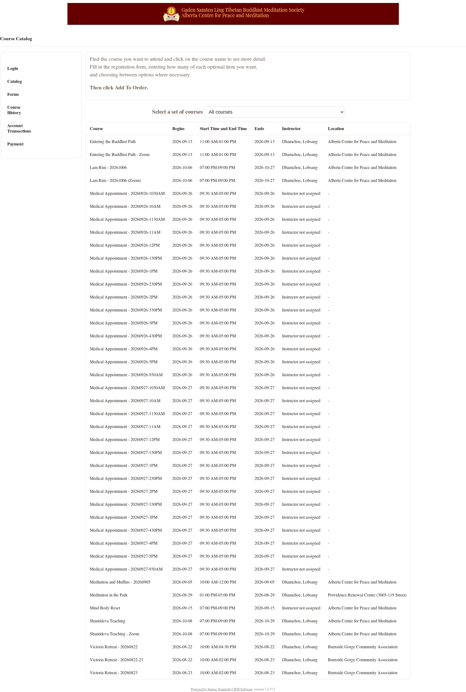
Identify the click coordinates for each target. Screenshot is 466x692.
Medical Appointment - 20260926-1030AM (127, 193)
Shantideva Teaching (107, 620)
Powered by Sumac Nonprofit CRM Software (222, 689)
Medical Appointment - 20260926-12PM (125, 245)
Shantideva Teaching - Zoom (114, 633)
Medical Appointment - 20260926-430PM (126, 335)
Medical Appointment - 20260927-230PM (126, 478)
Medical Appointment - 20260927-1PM (123, 465)
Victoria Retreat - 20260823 (114, 672)
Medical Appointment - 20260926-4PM (123, 348)
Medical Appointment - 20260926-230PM (126, 284)
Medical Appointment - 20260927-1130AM (127, 413)
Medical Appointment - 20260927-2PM (123, 491)
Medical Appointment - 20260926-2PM (123, 297)
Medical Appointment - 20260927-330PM (126, 504)
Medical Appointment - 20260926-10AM (125, 206)
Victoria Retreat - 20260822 (114, 646)
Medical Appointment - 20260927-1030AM (127, 387)
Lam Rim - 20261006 (108, 167)
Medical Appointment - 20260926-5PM (123, 361)
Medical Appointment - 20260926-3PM (123, 322)
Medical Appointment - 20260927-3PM (123, 517)
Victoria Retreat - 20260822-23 (116, 659)
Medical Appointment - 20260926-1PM (123, 271)
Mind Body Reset (105, 607)
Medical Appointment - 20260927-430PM (126, 530)
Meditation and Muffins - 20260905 (120, 582)
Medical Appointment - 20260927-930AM (126, 569)
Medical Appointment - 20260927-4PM (123, 543)
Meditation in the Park (109, 595)
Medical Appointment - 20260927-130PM (126, 452)
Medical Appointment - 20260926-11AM (125, 232)
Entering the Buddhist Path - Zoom (119, 154)
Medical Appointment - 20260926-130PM (126, 258)
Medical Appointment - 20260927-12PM (125, 439)
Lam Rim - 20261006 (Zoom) (115, 180)
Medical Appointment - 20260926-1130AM (127, 219)
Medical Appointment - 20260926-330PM (126, 310)
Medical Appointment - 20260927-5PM (123, 556)
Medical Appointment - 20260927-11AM (125, 426)
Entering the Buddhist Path (113, 141)
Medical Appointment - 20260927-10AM (125, 400)
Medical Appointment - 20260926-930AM (126, 374)
